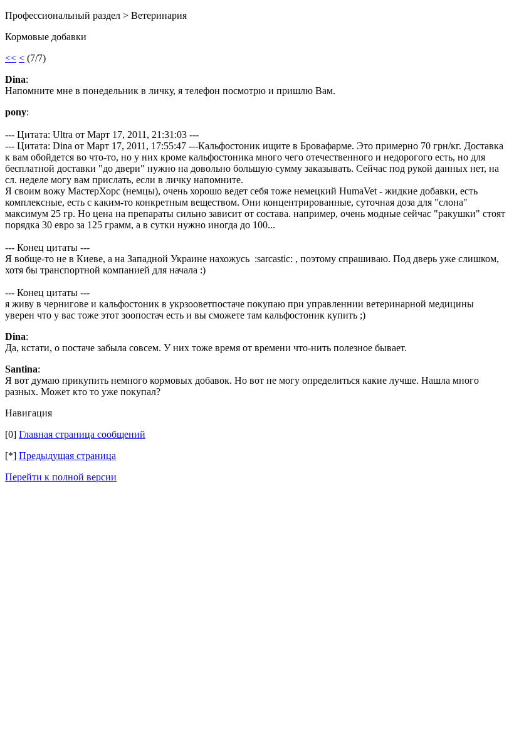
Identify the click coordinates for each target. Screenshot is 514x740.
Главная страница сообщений (82, 434)
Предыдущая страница (67, 455)
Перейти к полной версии (61, 477)
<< (10, 58)
